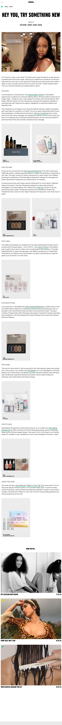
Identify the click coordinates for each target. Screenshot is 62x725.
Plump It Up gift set (41, 113)
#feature (23, 25)
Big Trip (40, 187)
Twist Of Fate (42, 247)
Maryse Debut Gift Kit (36, 95)
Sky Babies (32, 370)
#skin (40, 25)
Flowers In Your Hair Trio (35, 485)
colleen (31, 2)
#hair (35, 25)
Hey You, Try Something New (31, 15)
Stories (6, 6)
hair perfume (20, 485)
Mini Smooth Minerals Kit (34, 307)
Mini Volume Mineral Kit (32, 171)
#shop (29, 25)
